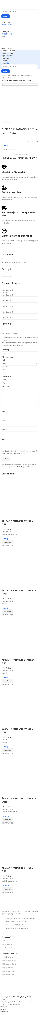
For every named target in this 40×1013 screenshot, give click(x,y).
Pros (3, 411)
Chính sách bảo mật (8, 975)
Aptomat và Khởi (13, 75)
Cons (3, 420)
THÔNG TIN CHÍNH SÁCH (10, 953)
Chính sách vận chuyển (9, 964)
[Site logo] (8, 4)
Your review (6, 386)
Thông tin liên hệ (7, 944)
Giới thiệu (4, 941)
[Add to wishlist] (15, 517)
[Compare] (4, 517)
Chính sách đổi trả (7, 967)
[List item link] (20, 924)
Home (4, 75)
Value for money (7, 357)
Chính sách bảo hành (8, 971)
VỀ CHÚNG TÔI (6, 937)
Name (4, 430)
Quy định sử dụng (7, 957)
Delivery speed (6, 377)
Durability (5, 367)
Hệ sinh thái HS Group (8, 948)
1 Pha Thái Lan (7, 78)
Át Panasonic (26, 75)
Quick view (9, 517)
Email (4, 439)
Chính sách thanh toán (9, 960)
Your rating (6, 350)
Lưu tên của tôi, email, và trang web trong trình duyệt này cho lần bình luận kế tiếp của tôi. (19, 452)
